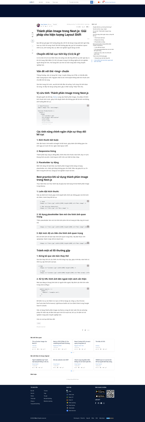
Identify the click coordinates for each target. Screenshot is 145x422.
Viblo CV (71, 400)
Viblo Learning (72, 402)
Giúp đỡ (88, 418)
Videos (32, 396)
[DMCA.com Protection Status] (110, 418)
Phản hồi (83, 418)
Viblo (70, 391)
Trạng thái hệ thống (35, 403)
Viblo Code (71, 394)
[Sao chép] (88, 105)
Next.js (55, 97)
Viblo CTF (71, 397)
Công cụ (32, 401)
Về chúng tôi (76, 418)
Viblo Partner (72, 405)
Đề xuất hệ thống (48, 398)
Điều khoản (102, 418)
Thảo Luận (55, 2)
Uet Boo (97, 345)
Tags (45, 393)
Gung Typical (44, 24)
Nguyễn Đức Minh (57, 345)
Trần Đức (34, 345)
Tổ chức (46, 390)
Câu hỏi (32, 393)
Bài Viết (41, 2)
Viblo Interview (72, 410)
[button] (99, 2)
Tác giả (45, 396)
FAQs (93, 418)
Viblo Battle (71, 408)
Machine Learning (48, 401)
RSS (97, 418)
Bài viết (32, 390)
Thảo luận (33, 398)
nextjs (38, 323)
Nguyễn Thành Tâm (79, 345)
